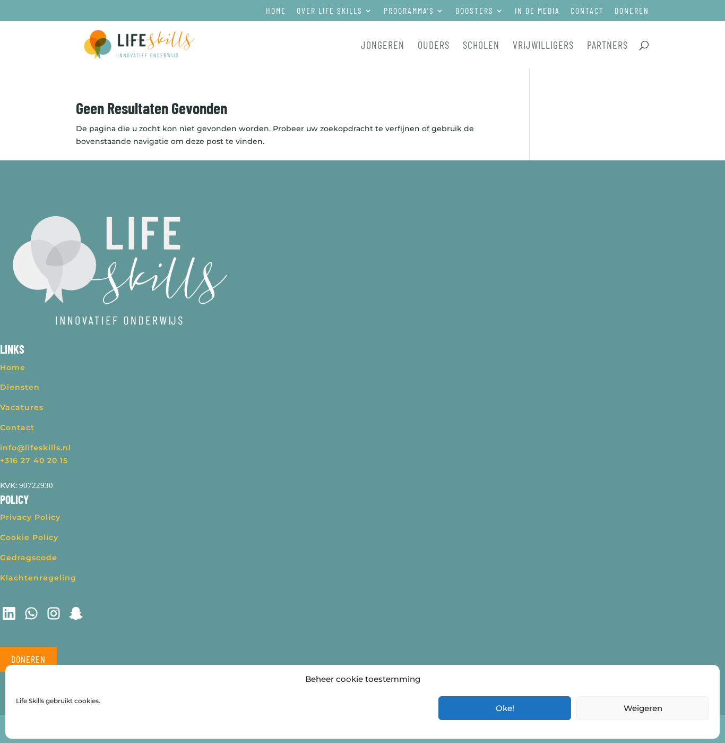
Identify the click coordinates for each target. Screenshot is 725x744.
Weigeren (643, 708)
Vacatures (22, 407)
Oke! (505, 708)
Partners (607, 46)
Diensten (20, 387)
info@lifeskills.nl (35, 447)
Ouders (434, 46)
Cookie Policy (29, 537)
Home (276, 10)
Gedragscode (28, 557)
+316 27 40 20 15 (34, 460)
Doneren (632, 10)
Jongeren (382, 46)
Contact (587, 10)
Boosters (474, 10)
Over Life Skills (329, 10)
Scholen (481, 46)
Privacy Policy (30, 517)
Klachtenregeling (38, 578)
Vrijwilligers (543, 46)
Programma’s (409, 10)
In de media (537, 10)
